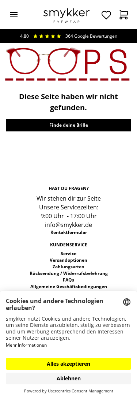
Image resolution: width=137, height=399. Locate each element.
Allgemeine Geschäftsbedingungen (68, 286)
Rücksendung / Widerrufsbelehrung (69, 273)
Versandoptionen (68, 260)
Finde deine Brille (68, 125)
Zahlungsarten (68, 267)
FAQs (68, 280)
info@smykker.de (68, 225)
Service (68, 253)
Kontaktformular (68, 232)
